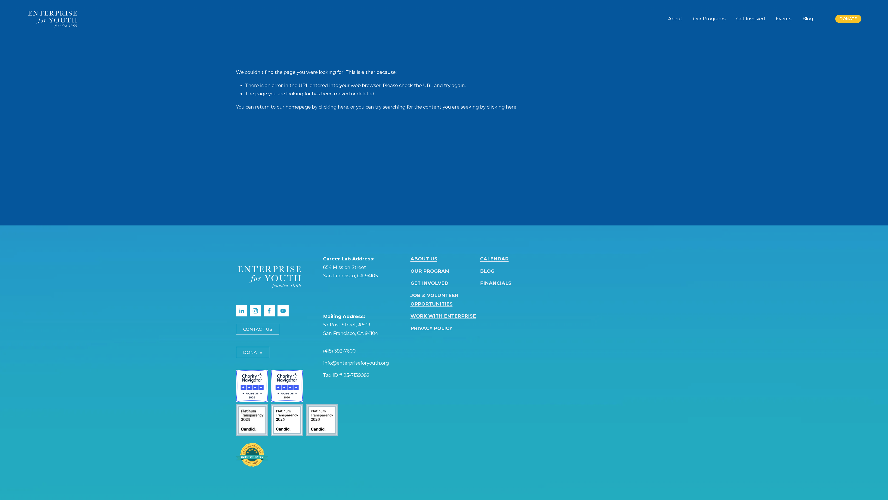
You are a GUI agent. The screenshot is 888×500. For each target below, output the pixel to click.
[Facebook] (269, 310)
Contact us (257, 329)
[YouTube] (283, 310)
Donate (848, 19)
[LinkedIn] (241, 310)
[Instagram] (255, 310)
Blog (807, 19)
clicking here (333, 107)
